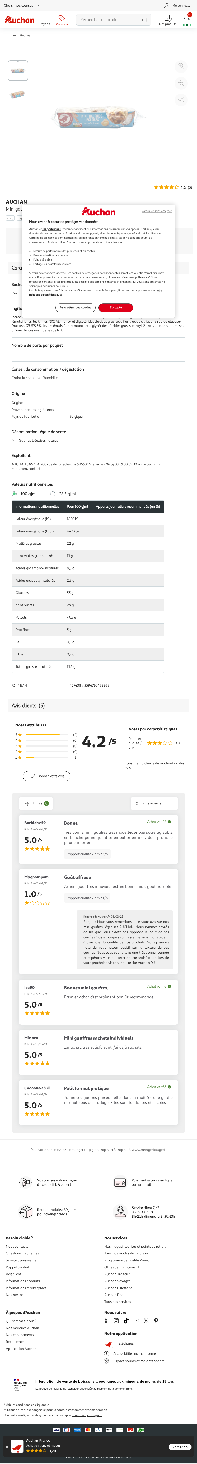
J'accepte (116, 307)
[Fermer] (7, 1447)
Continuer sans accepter (157, 211)
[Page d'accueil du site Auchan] (19, 20)
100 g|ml (29, 493)
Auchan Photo (115, 1295)
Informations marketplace (26, 1288)
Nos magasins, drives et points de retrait (135, 1246)
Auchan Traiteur (117, 1274)
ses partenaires (51, 229)
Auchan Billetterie (118, 1288)
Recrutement (16, 1342)
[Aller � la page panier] (187, 20)
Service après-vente (21, 1260)
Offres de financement (121, 1267)
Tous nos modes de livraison (126, 1253)
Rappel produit (17, 1267)
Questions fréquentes (22, 1253)
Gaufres (25, 35)
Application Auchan (21, 1349)
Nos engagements (20, 1335)
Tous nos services (117, 1302)
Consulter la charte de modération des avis (154, 765)
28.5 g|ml (67, 493)
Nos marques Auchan (22, 1328)
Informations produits (23, 1281)
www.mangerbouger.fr (87, 1415)
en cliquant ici (40, 1405)
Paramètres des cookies (75, 307)
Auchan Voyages (117, 1281)
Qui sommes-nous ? (21, 1321)
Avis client (13, 1274)
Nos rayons (14, 1295)
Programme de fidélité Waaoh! (128, 1260)
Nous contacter (18, 1246)
